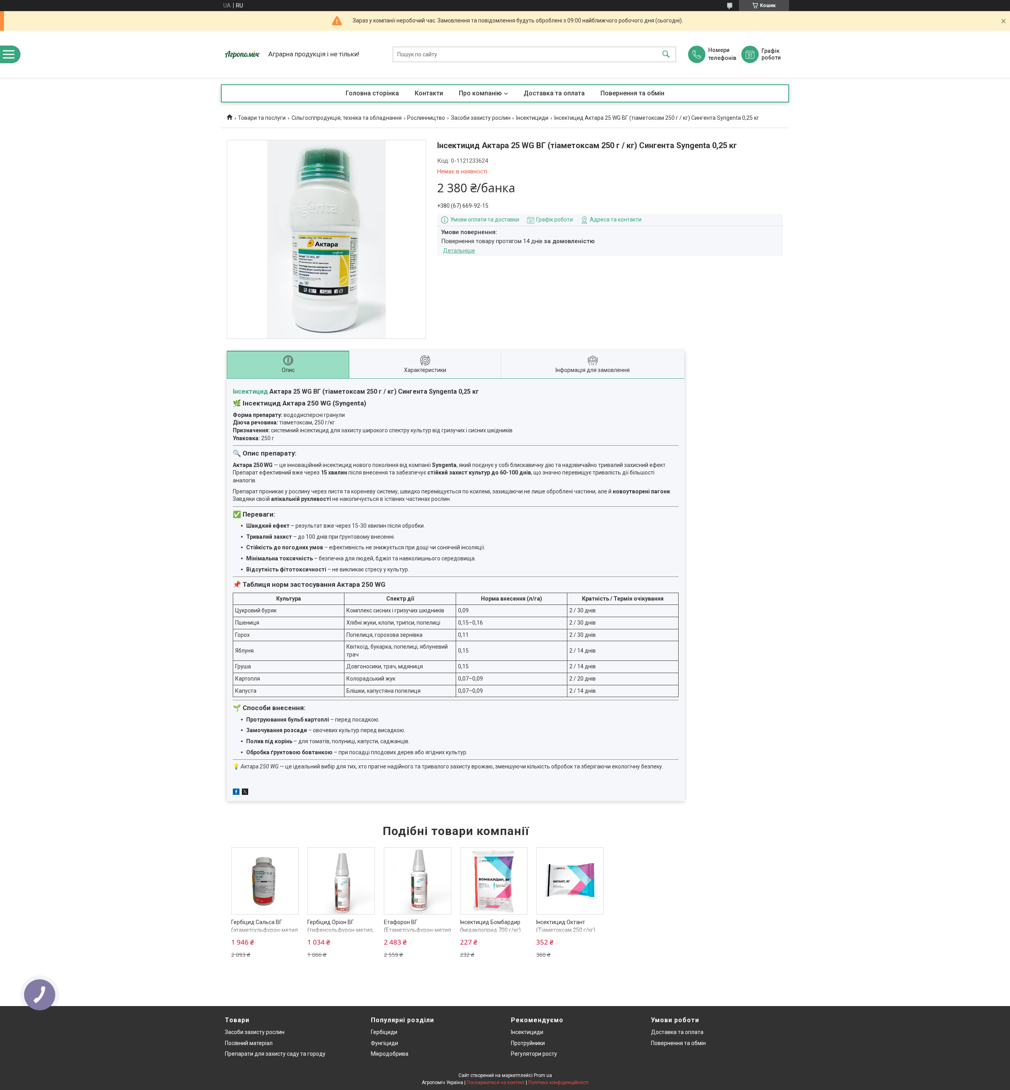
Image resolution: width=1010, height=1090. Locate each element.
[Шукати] (665, 54)
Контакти (429, 93)
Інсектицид (250, 391)
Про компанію (480, 93)
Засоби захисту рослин (481, 118)
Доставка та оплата (554, 93)
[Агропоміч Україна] (242, 54)
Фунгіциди (384, 1043)
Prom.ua (543, 1075)
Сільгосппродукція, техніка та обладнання (347, 118)
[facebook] (236, 793)
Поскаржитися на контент (496, 1082)
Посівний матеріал (249, 1043)
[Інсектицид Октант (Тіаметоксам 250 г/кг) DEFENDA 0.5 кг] (570, 881)
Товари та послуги (262, 118)
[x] (245, 793)
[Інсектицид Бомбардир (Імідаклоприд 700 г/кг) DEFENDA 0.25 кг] (493, 881)
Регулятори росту (534, 1054)
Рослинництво (426, 118)
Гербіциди (384, 1032)
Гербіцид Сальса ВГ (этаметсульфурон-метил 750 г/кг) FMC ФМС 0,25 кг (264, 930)
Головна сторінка (372, 93)
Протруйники (528, 1043)
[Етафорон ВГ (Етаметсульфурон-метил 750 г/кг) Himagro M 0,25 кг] (417, 881)
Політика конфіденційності (558, 1082)
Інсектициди (532, 118)
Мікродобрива (389, 1054)
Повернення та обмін (632, 93)
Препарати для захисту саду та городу (275, 1054)
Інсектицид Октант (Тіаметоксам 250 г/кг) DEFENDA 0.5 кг (565, 930)
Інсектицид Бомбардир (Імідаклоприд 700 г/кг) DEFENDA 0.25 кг (490, 930)
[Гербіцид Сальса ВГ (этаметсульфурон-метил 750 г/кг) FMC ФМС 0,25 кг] (265, 881)
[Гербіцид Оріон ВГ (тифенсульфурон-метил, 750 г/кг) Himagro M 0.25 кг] (341, 881)
